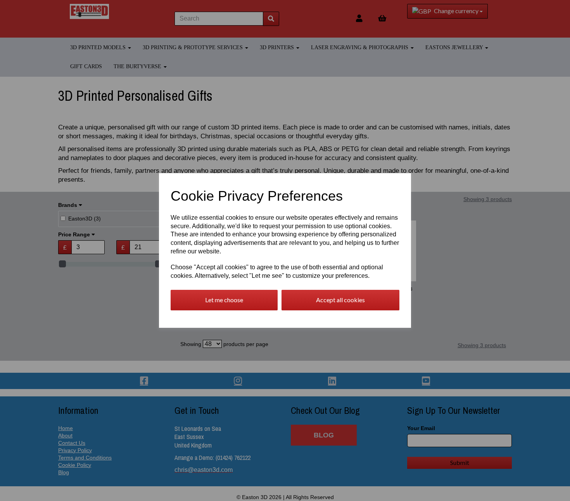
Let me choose (224, 299)
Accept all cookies (340, 299)
